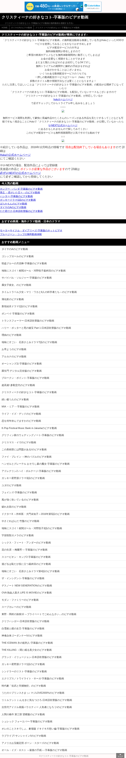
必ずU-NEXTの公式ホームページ (20, 172)
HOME (5, 27)
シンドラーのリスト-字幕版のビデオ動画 (24, 671)
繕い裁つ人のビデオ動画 (15, 399)
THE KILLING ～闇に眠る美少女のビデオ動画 (27, 649)
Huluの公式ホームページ (15, 154)
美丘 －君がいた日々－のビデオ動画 (20, 192)
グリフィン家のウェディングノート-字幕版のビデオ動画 (33, 435)
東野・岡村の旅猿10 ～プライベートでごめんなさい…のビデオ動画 (39, 614)
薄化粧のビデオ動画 (13, 299)
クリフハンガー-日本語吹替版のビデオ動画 (25, 621)
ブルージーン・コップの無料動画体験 (21, 234)
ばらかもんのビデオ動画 (13, 203)
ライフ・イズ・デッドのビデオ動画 (21, 413)
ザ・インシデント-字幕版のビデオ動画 (23, 578)
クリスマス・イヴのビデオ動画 (19, 442)
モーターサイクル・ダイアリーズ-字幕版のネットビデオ (31, 230)
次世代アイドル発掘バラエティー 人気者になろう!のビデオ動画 (37, 707)
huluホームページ (63, 99)
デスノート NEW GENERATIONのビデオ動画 (27, 585)
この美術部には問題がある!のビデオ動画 (24, 449)
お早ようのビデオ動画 (14, 349)
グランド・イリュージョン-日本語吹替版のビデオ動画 (32, 657)
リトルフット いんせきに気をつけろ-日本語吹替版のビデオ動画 (37, 700)
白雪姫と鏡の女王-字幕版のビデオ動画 (23, 628)
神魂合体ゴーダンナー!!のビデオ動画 (22, 635)
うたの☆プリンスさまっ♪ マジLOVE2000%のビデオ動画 (33, 692)
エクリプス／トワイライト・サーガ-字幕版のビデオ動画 (33, 678)
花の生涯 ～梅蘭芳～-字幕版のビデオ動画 (24, 549)
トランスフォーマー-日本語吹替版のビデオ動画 (28, 320)
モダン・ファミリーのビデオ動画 (20, 599)
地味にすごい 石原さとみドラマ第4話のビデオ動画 (31, 571)
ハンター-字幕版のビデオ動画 (16, 196)
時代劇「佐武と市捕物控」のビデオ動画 (24, 685)
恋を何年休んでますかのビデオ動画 (21, 420)
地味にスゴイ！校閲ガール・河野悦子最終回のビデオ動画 (34, 270)
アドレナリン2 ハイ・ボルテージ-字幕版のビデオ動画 (31, 471)
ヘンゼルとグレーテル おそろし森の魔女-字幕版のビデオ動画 (36, 463)
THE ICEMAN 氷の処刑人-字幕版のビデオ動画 (27, 642)
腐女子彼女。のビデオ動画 (16, 284)
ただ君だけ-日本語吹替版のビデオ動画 (21, 211)
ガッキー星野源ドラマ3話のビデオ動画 (23, 478)
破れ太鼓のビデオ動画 (14, 506)
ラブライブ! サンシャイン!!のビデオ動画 (24, 735)
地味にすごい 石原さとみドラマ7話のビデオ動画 (29, 342)
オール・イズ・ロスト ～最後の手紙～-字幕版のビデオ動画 (34, 750)
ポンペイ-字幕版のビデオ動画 (18, 313)
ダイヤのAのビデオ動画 (21, 27)
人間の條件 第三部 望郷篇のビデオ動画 (23, 714)
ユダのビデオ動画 (11, 485)
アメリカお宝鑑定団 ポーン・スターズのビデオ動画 (30, 743)
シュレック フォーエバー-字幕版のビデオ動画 (27, 721)
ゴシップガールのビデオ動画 (18, 256)
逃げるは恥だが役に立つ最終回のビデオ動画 (26, 564)
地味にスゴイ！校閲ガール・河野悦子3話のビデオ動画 (32, 528)
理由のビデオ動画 (11, 335)
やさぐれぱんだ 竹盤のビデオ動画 (20, 521)
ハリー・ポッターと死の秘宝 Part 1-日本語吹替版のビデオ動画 (36, 327)
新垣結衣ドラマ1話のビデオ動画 (19, 306)
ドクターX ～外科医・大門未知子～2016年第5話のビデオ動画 (36, 514)
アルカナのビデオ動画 (14, 356)
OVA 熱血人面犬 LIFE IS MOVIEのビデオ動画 (27, 592)
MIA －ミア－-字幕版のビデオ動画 (20, 406)
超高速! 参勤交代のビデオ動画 (18, 385)
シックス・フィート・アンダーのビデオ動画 (26, 542)
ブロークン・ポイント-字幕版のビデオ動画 (25, 377)
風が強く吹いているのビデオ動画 (20, 499)
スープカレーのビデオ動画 (16, 606)
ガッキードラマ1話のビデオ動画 (18, 199)
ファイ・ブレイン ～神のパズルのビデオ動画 (27, 456)
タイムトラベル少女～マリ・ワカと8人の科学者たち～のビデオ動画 (39, 292)
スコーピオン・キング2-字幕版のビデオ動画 (26, 556)
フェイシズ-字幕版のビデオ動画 (19, 492)
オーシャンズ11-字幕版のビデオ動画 (22, 363)
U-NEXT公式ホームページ (63, 125)
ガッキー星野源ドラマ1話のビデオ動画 (23, 664)
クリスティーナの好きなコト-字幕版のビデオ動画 (57, 27)
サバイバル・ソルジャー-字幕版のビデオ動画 (27, 277)
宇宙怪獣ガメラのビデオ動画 (18, 535)
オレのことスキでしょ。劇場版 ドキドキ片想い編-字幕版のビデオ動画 (40, 728)
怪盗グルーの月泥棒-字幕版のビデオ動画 (24, 263)
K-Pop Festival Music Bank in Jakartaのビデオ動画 (29, 428)
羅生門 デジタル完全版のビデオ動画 (22, 370)
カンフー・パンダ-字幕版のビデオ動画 (21, 188)
